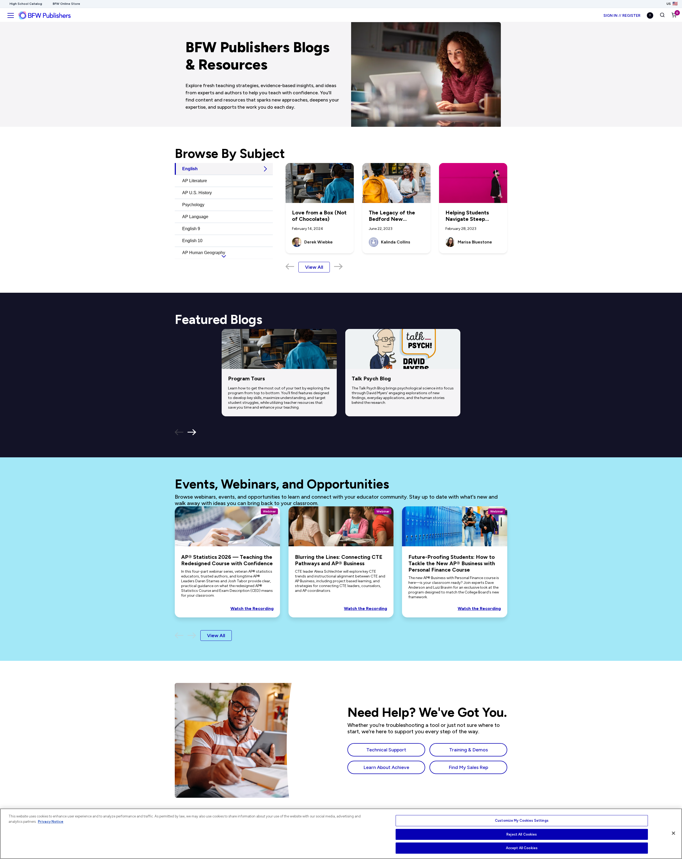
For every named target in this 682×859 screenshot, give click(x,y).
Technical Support (386, 750)
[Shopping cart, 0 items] (674, 15)
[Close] (673, 833)
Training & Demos (468, 750)
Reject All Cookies (521, 834)
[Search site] (662, 15)
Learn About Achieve (386, 767)
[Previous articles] (290, 267)
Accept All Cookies (522, 848)
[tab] (224, 169)
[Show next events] (192, 635)
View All (314, 267)
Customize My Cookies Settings (522, 821)
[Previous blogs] (179, 432)
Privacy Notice (50, 822)
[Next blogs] (192, 432)
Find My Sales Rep (468, 767)
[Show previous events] (179, 635)
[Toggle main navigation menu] (10, 15)
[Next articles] (338, 267)
